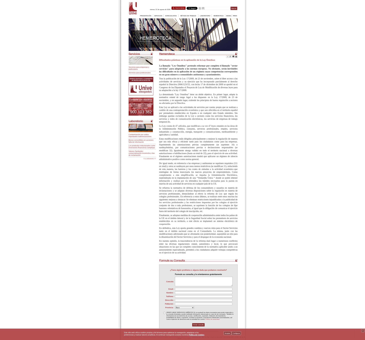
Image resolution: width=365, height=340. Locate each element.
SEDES (228, 16)
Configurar (236, 333)
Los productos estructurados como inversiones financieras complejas (142, 147)
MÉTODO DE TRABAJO (188, 16)
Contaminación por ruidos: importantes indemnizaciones (140, 136)
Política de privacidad (212, 319)
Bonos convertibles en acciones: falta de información (141, 141)
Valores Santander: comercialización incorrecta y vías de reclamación (142, 153)
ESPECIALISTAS (171, 16)
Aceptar (227, 333)
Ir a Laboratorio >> (150, 158)
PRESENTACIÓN (145, 16)
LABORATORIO (205, 16)
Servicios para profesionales (140, 73)
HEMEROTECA (218, 16)
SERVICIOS (158, 16)
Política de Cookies (196, 335)
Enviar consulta (198, 325)
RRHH (235, 16)
